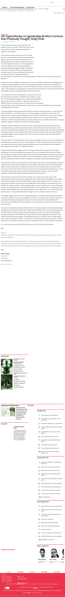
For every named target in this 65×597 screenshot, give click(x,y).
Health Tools (20, 576)
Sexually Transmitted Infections (34, 7)
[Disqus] (32, 290)
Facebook (56, 2)
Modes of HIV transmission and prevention (50, 470)
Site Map (47, 584)
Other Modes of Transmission (47, 539)
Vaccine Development (45, 497)
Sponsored (4, 424)
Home (2, 10)
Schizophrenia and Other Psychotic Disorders (19, 363)
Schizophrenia (5, 356)
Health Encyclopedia (6, 576)
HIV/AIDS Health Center (10, 10)
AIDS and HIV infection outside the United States (51, 536)
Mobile (8, 584)
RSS (64, 2)
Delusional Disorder (18, 369)
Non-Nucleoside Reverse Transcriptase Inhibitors (51, 483)
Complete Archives (21, 578)
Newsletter (23, 584)
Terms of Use (41, 584)
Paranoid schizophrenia (18, 387)
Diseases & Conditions (6, 578)
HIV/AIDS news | (5, 34)
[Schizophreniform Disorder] (6, 373)
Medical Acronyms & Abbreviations (22, 583)
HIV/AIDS (4, 7)
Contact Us (34, 584)
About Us (29, 584)
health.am (32, 3)
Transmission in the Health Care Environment (51, 532)
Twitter (59, 2)
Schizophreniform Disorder (19, 367)
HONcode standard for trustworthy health (37, 587)
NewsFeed (3, 574)
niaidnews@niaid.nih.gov (6, 260)
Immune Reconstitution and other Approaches (51, 486)
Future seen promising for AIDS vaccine (49, 436)
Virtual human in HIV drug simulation (49, 444)
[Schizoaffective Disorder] (6, 389)
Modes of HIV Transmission (47, 519)
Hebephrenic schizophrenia (19, 383)
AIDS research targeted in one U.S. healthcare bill (51, 423)
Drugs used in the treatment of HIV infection (50, 467)
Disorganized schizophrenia (19, 381)
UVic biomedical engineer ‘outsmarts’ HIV (50, 448)
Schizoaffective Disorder (18, 365)
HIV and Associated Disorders (17, 7)
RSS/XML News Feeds (15, 584)
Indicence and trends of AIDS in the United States (51, 506)
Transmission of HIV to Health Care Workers (50, 490)
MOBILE (52, 2)
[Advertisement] (29, 17)
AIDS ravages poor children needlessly (49, 415)
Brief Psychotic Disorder (18, 371)
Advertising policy (54, 584)
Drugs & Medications (6, 580)
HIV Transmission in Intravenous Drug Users (50, 493)
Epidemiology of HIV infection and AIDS (49, 522)
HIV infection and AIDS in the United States (50, 526)
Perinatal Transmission (46, 529)
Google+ (61, 2)
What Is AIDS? (21, 10)
